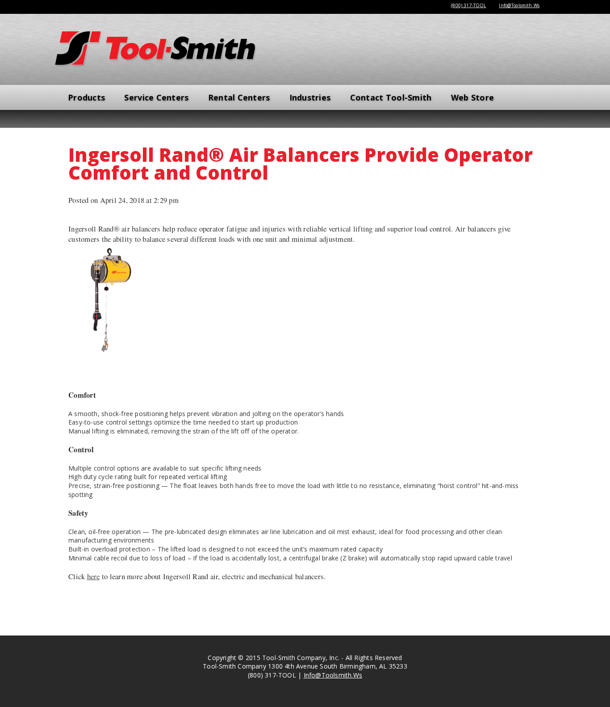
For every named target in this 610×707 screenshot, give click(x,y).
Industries (310, 97)
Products (86, 97)
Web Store (472, 97)
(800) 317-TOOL (468, 5)
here (93, 576)
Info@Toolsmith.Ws (519, 5)
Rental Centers (239, 97)
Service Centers (156, 97)
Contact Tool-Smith (391, 97)
